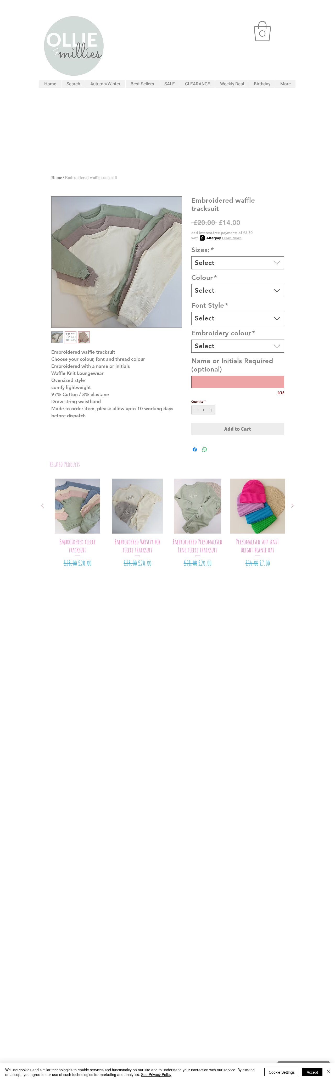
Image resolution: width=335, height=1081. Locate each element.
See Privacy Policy (156, 1074)
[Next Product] (292, 506)
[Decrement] (195, 410)
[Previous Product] (42, 506)
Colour (204, 278)
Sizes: (202, 250)
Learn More (232, 238)
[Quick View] (77, 506)
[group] (167, 523)
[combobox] (237, 262)
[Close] (329, 1072)
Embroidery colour (223, 333)
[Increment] (212, 410)
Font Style (209, 305)
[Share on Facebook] (195, 449)
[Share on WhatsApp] (205, 449)
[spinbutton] (203, 410)
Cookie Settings (282, 1072)
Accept (312, 1072)
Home (56, 177)
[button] (262, 31)
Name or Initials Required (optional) (232, 365)
